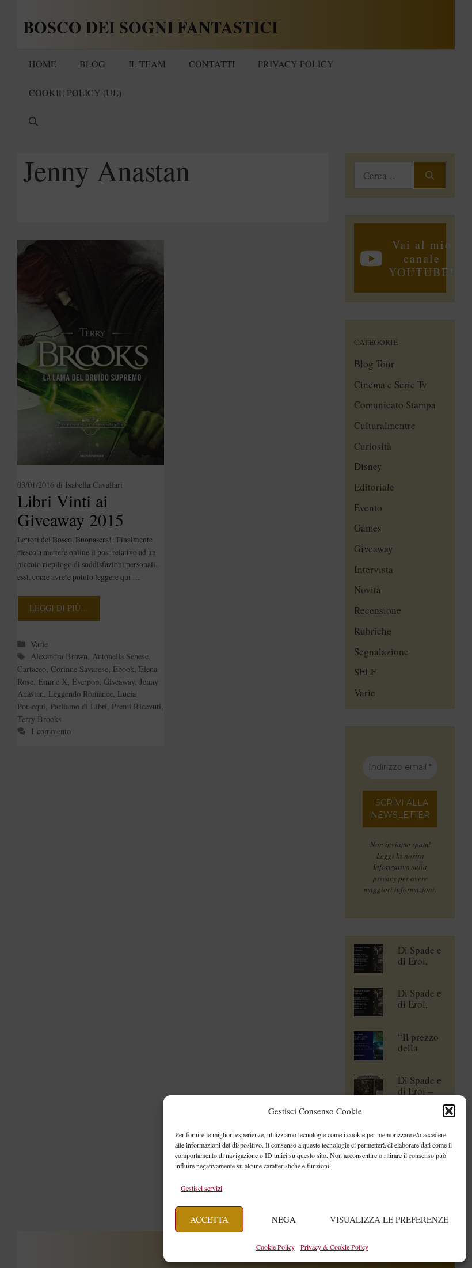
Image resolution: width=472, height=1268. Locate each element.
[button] (449, 1111)
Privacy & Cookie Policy (334, 1246)
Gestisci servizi (201, 1188)
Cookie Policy (275, 1246)
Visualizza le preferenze (389, 1219)
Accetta (209, 1219)
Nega (284, 1219)
